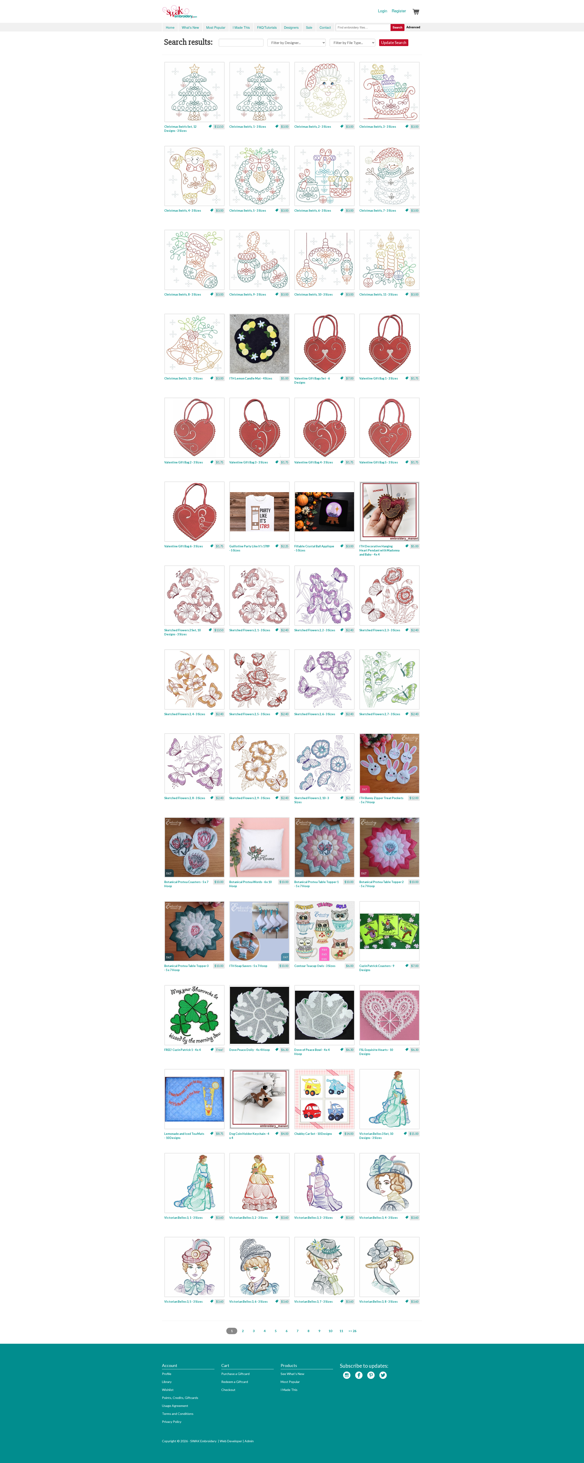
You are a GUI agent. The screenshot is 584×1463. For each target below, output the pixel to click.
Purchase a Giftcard (235, 1374)
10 (330, 1331)
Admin (249, 1441)
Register (399, 10)
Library (167, 1382)
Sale (309, 27)
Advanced (413, 27)
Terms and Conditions (177, 1414)
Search (397, 27)
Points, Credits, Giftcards (180, 1398)
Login (382, 10)
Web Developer (231, 1441)
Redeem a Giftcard (234, 1382)
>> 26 (352, 1331)
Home (170, 27)
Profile (166, 1374)
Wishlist (168, 1390)
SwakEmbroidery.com (196, 14)
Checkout (228, 1390)
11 (341, 1331)
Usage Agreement (175, 1406)
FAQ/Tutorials (267, 27)
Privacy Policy (171, 1422)
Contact (325, 27)
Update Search (393, 42)
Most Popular (215, 27)
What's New (190, 27)
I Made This (241, 27)
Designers (291, 27)
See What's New (292, 1374)
